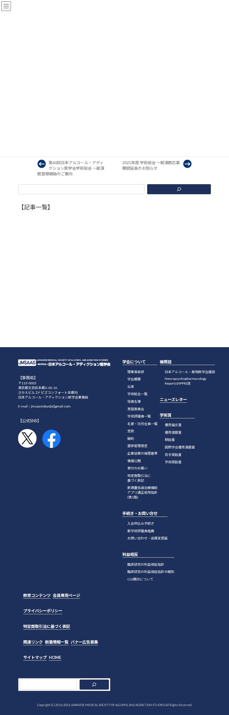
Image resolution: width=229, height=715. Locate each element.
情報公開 (134, 461)
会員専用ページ (66, 595)
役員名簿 (134, 401)
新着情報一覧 (56, 642)
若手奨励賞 (173, 455)
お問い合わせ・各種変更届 (147, 538)
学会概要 (134, 379)
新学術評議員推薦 (140, 531)
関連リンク (33, 642)
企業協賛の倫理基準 (142, 453)
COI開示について (140, 579)
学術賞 (165, 415)
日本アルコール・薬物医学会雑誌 (190, 372)
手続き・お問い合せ (140, 513)
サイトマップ (35, 657)
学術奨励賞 (173, 462)
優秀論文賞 (173, 425)
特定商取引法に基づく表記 (139, 478)
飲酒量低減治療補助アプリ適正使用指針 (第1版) (142, 493)
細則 (130, 438)
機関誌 (165, 361)
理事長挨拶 (135, 372)
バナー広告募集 (84, 642)
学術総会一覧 (137, 394)
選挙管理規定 (137, 446)
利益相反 (130, 554)
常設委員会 (135, 409)
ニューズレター (173, 399)
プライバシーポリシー (42, 611)
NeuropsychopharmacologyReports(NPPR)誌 (185, 380)
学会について (134, 361)
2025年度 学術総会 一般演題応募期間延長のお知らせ (151, 165)
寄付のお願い (137, 468)
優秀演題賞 (173, 432)
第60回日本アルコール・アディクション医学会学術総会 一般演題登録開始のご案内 (70, 168)
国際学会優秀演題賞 (180, 447)
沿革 (130, 387)
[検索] (179, 189)
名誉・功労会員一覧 (142, 424)
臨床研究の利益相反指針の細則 (150, 572)
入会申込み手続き (140, 523)
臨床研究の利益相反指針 (145, 564)
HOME (55, 657)
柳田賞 (170, 440)
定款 (130, 431)
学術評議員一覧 (139, 416)
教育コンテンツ (37, 595)
